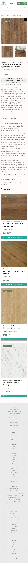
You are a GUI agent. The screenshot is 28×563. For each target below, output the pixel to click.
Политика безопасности (14, 411)
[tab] (4, 118)
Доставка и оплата (14, 409)
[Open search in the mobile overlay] (1, 8)
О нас (14, 407)
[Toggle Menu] (25, 8)
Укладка (14, 415)
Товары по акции (14, 418)
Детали (13, 118)
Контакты (14, 420)
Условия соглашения (14, 413)
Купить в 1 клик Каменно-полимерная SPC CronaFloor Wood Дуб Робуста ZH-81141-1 (14, 80)
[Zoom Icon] (25, 19)
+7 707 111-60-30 (11, 3)
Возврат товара (14, 422)
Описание (4, 118)
